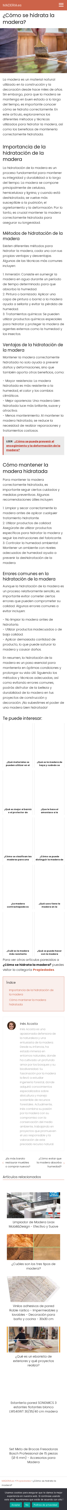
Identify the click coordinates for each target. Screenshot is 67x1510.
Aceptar (16, 1504)
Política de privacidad (45, 1504)
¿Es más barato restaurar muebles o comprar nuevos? (17, 1162)
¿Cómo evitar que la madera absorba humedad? (49, 1162)
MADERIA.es (12, 5)
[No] (62, 1499)
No (27, 1504)
